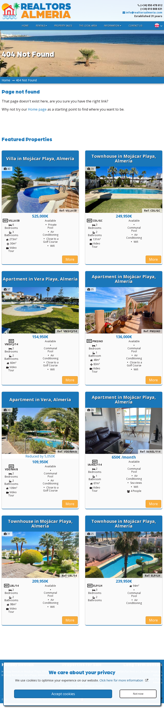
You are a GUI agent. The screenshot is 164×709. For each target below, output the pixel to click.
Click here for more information (121, 680)
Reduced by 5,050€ (40, 456)
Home (25, 25)
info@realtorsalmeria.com (143, 12)
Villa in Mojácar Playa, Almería (40, 158)
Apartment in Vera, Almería (40, 399)
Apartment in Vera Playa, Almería (40, 279)
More (70, 259)
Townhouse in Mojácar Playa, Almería (123, 158)
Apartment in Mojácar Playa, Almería (124, 279)
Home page (37, 109)
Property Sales (63, 25)
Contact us (135, 25)
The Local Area (88, 25)
